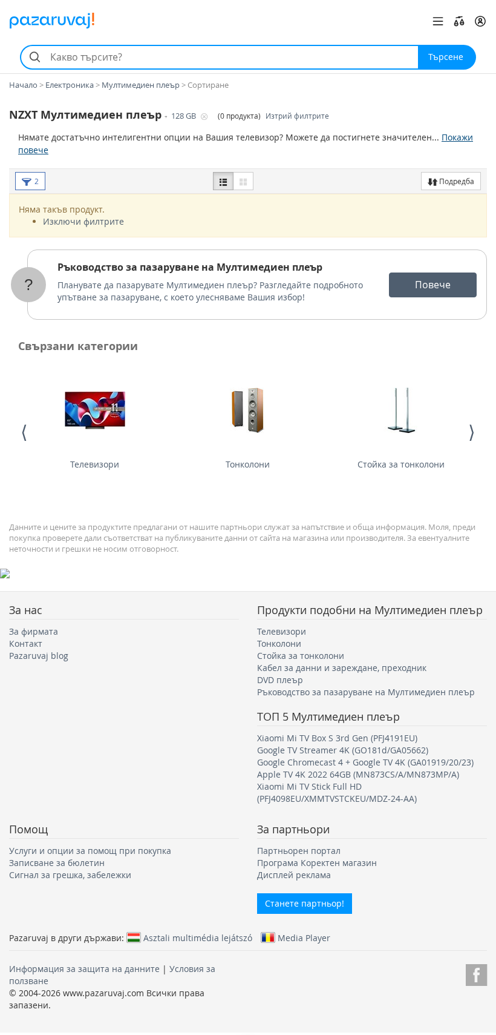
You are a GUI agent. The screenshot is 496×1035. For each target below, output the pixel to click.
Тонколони (248, 464)
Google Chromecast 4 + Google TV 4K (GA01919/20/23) (365, 762)
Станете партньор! (304, 903)
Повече (433, 284)
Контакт (25, 643)
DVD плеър (280, 680)
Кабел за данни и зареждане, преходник (341, 667)
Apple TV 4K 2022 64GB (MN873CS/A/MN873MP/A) (358, 774)
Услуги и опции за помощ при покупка (90, 850)
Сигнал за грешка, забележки (70, 875)
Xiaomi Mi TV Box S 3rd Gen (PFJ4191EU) (337, 738)
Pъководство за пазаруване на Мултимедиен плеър (189, 267)
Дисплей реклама (294, 875)
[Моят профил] (480, 21)
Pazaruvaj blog (38, 655)
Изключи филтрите (83, 221)
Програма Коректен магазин (317, 862)
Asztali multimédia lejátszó (197, 937)
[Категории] (438, 21)
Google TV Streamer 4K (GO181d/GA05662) (342, 750)
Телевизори (94, 464)
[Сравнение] (459, 21)
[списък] (223, 181)
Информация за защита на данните (84, 968)
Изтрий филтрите (297, 116)
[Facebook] (476, 973)
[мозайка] (243, 181)
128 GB (184, 116)
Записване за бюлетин (57, 862)
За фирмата (33, 631)
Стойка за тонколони (401, 464)
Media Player (304, 937)
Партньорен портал (299, 850)
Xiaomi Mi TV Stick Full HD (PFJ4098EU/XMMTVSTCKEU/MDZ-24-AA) (337, 792)
